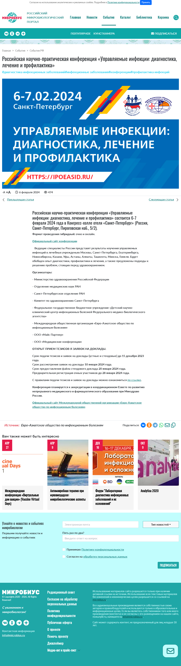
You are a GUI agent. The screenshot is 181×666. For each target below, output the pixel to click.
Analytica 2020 (150, 490)
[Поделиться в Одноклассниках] (149, 424)
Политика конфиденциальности (61, 613)
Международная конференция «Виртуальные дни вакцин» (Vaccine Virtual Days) (22, 497)
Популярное (81, 33)
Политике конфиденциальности (123, 2)
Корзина (163, 17)
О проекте (53, 629)
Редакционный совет (61, 592)
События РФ (37, 50)
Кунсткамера (104, 33)
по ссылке (134, 380)
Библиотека (144, 17)
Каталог (125, 17)
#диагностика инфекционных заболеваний (33, 72)
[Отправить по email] (167, 424)
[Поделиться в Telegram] (155, 424)
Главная (75, 17)
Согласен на (97, 556)
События (109, 17)
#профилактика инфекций (150, 72)
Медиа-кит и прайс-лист (61, 650)
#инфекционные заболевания (87, 72)
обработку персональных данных (105, 556)
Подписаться (166, 33)
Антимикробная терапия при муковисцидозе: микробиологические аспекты (68, 494)
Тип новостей (160, 524)
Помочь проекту (57, 636)
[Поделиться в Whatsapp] (161, 424)
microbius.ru (99, 599)
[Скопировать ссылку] (173, 424)
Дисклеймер (55, 643)
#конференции (120, 72)
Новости (92, 17)
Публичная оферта (59, 622)
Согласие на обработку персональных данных (62, 601)
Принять (146, 2)
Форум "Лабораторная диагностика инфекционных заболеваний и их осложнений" (112, 497)
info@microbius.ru (13, 635)
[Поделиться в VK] (143, 424)
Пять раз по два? (73, 532)
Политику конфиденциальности (102, 549)
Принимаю (95, 549)
